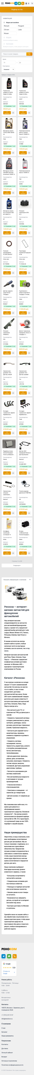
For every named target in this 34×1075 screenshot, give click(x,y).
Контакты (5, 1044)
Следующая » (17, 565)
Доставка (5, 1048)
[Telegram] (15, 3)
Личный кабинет (7, 1052)
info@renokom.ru (7, 1019)
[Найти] (29, 54)
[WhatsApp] (19, 3)
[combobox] (17, 69)
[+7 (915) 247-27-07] (22, 3)
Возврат (4, 1057)
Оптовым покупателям (9, 1061)
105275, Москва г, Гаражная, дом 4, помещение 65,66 (13, 1009)
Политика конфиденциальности (12, 1065)
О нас (3, 1028)
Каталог (4, 1032)
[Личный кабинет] (26, 3)
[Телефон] (15, 956)
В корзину (7, 112)
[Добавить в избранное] (13, 112)
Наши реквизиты (8, 1036)
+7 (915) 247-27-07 (7, 1015)
